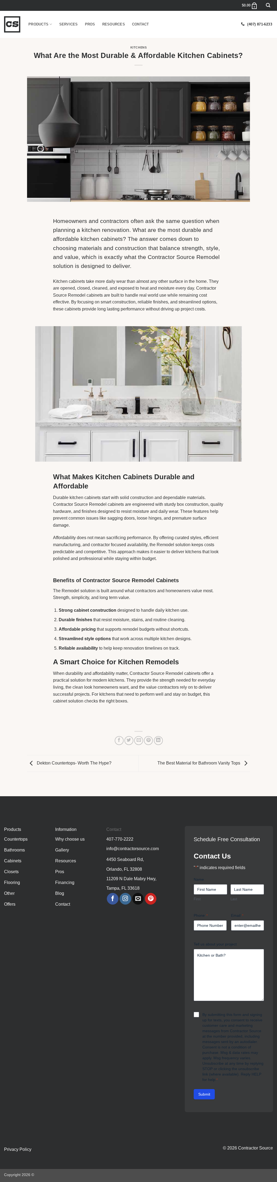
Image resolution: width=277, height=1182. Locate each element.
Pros (90, 24)
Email (237, 915)
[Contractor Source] (12, 24)
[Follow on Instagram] (125, 899)
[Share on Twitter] (128, 740)
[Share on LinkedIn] (158, 740)
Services (68, 24)
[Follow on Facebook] (112, 899)
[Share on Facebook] (119, 740)
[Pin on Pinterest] (148, 740)
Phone (201, 915)
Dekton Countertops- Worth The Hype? (73, 763)
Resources (113, 24)
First (197, 899)
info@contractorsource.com (132, 848)
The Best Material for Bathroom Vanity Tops (199, 763)
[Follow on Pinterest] (151, 899)
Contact (140, 24)
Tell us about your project (215, 944)
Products (38, 24)
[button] (268, 5)
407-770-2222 (119, 839)
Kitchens (138, 47)
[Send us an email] (138, 899)
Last (233, 899)
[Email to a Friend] (138, 740)
